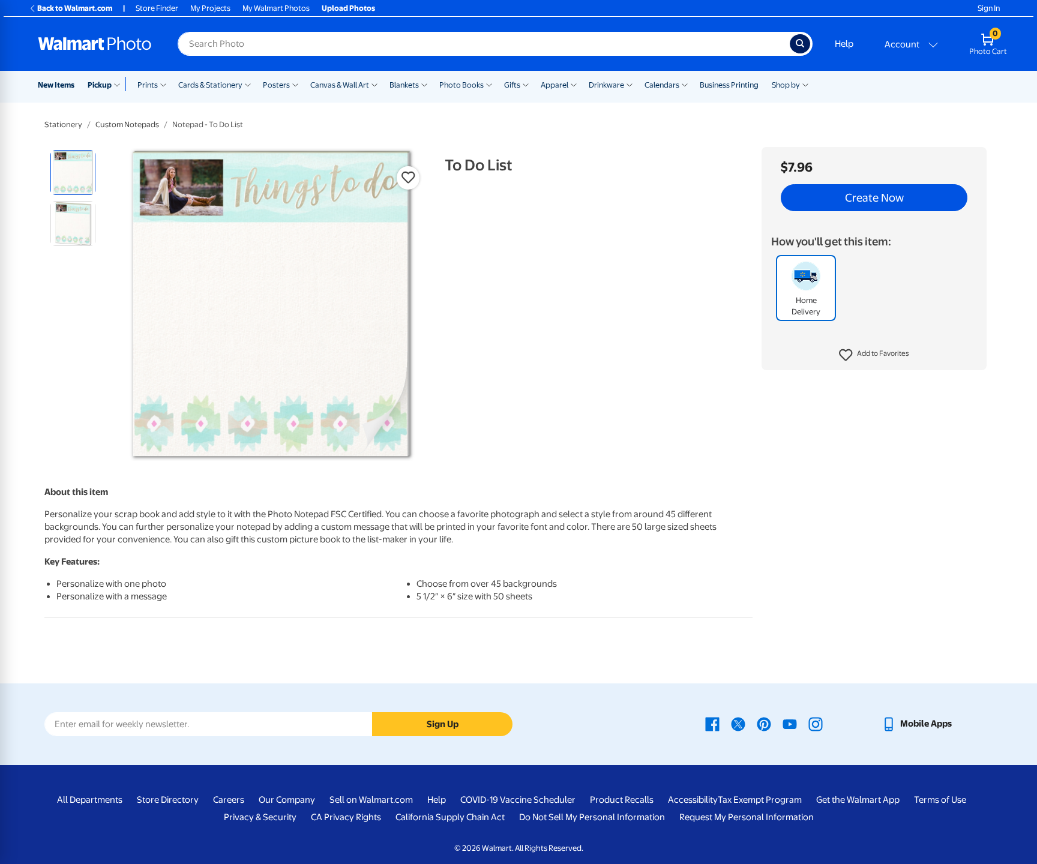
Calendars (662, 84)
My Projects (210, 8)
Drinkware (606, 84)
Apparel (554, 84)
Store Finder (157, 8)
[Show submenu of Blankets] (424, 84)
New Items (56, 84)
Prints (147, 84)
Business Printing (729, 84)
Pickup (100, 84)
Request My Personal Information (746, 817)
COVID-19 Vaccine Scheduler (518, 799)
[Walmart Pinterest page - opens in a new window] (764, 723)
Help (844, 43)
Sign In (989, 8)
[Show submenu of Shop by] (805, 84)
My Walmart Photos (276, 8)
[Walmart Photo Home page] (95, 43)
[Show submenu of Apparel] (573, 84)
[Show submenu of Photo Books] (489, 84)
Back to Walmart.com (74, 8)
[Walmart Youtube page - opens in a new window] (790, 723)
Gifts (512, 84)
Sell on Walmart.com (371, 799)
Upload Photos (348, 8)
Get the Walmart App (858, 799)
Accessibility (693, 799)
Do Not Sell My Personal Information (592, 817)
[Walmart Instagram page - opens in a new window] (815, 723)
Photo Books (461, 84)
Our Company (287, 799)
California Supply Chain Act (450, 817)
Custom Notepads (127, 124)
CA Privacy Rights (346, 817)
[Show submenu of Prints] (163, 84)
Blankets (404, 84)
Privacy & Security (260, 817)
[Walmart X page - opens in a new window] (738, 723)
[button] (874, 355)
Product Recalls (622, 799)
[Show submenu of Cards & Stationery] (247, 84)
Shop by (786, 84)
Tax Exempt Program (760, 799)
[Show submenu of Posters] (295, 84)
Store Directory (168, 799)
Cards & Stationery (210, 84)
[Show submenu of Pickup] (119, 84)
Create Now (874, 198)
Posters (276, 84)
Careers (228, 799)
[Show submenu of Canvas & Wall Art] (374, 84)
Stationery (63, 124)
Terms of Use (940, 799)
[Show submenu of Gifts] (525, 84)
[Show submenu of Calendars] (684, 84)
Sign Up (442, 724)
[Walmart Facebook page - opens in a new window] (712, 723)
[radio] (72, 172)
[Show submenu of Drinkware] (629, 84)
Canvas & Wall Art (339, 84)
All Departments (89, 799)
